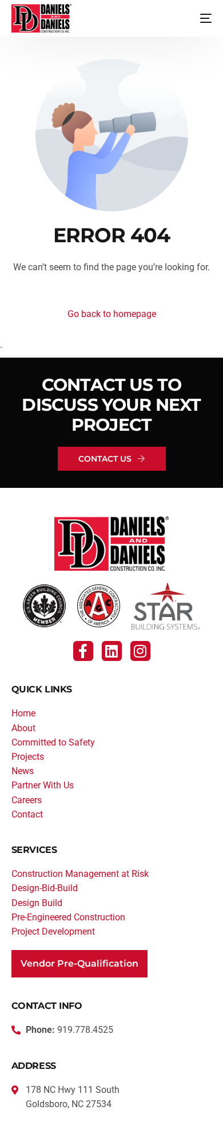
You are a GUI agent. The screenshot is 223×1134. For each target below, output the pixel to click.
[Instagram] (140, 651)
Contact (27, 814)
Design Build (36, 902)
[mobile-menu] (197, 18)
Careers (26, 800)
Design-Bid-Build (44, 888)
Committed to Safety (53, 742)
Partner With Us (42, 785)
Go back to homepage (111, 313)
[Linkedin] (112, 651)
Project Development (53, 931)
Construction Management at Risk (80, 873)
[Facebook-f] (83, 651)
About (23, 728)
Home (23, 713)
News (22, 771)
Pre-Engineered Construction (68, 917)
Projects (27, 756)
